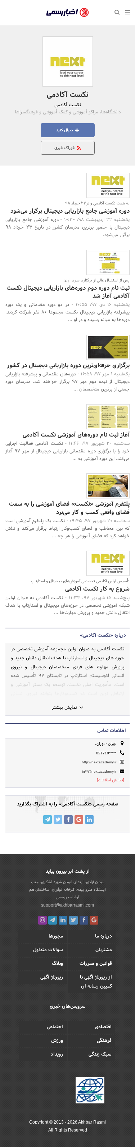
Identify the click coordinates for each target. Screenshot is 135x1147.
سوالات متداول (48, 950)
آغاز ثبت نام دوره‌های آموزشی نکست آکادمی (76, 435)
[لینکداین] (63, 920)
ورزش (57, 1041)
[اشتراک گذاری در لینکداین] (89, 819)
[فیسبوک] (84, 920)
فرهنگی (104, 1041)
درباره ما (103, 936)
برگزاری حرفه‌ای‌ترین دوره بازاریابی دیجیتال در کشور (68, 365)
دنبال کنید (65, 130)
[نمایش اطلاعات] (110, 780)
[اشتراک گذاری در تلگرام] (47, 819)
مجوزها (56, 936)
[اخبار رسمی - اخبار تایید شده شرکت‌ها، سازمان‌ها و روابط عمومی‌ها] (67, 12)
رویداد (57, 1054)
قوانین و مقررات (96, 964)
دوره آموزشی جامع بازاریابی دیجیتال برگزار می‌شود (70, 211)
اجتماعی (55, 1027)
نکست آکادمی (68, 95)
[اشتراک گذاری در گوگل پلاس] (79, 819)
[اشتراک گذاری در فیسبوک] (68, 819)
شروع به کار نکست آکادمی (97, 589)
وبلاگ (57, 964)
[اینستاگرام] (42, 920)
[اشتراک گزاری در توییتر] (58, 819)
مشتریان (103, 950)
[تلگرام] (52, 920)
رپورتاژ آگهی (51, 977)
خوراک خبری (65, 148)
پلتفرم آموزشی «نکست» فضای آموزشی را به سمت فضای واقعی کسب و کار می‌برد (69, 508)
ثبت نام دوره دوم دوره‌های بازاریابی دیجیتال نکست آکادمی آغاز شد (68, 292)
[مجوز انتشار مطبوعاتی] (90, 1091)
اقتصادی (103, 1027)
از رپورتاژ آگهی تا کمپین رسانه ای (96, 982)
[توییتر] (73, 920)
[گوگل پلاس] (94, 920)
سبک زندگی (100, 1054)
